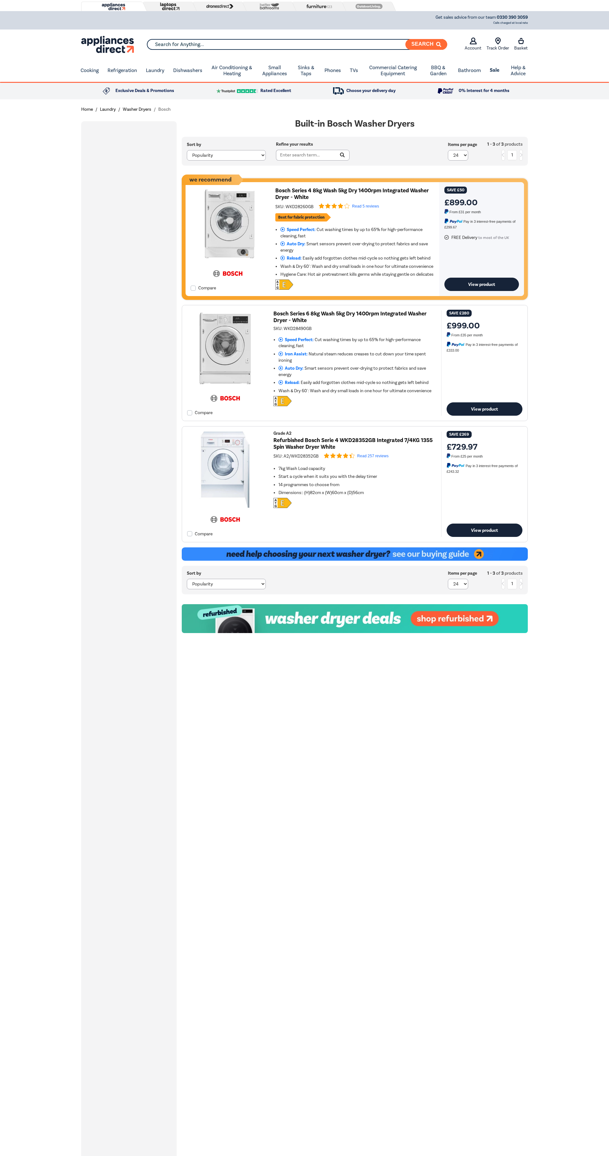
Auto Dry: (295, 244)
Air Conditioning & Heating (232, 70)
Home (87, 109)
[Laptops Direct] (168, 6)
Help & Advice (518, 70)
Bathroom (469, 70)
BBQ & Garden (438, 70)
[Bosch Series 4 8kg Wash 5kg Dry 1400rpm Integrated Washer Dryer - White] (228, 260)
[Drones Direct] (218, 6)
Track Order (498, 48)
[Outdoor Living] (367, 6)
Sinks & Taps (306, 70)
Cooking (90, 70)
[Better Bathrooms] (268, 6)
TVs (354, 70)
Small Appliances (274, 70)
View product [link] (481, 284)
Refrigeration (122, 70)
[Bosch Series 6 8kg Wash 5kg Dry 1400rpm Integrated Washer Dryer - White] (225, 385)
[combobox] (296, 44)
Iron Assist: (295, 354)
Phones (332, 70)
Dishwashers (187, 70)
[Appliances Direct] (112, 6)
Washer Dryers (137, 109)
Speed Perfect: (300, 229)
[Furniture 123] (318, 6)
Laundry (155, 70)
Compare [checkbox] (207, 288)
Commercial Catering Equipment (393, 70)
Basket (521, 48)
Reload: (293, 258)
